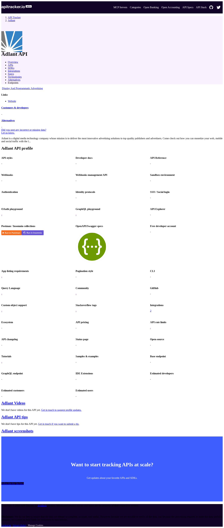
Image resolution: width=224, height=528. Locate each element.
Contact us (6, 525)
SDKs (11, 68)
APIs (10, 65)
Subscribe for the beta (12, 483)
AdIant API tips (14, 417)
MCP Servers (120, 7)
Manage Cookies (35, 525)
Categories (135, 7)
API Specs (187, 7)
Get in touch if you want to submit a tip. (58, 424)
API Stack (201, 7)
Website (12, 101)
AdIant (11, 20)
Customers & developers (15, 107)
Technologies (15, 76)
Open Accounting (170, 7)
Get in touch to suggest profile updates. (61, 410)
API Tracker (14, 17)
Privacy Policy (19, 525)
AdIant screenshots (17, 431)
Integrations (14, 71)
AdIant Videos (13, 403)
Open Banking (151, 7)
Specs (11, 73)
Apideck (42, 505)
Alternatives (14, 79)
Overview (13, 62)
